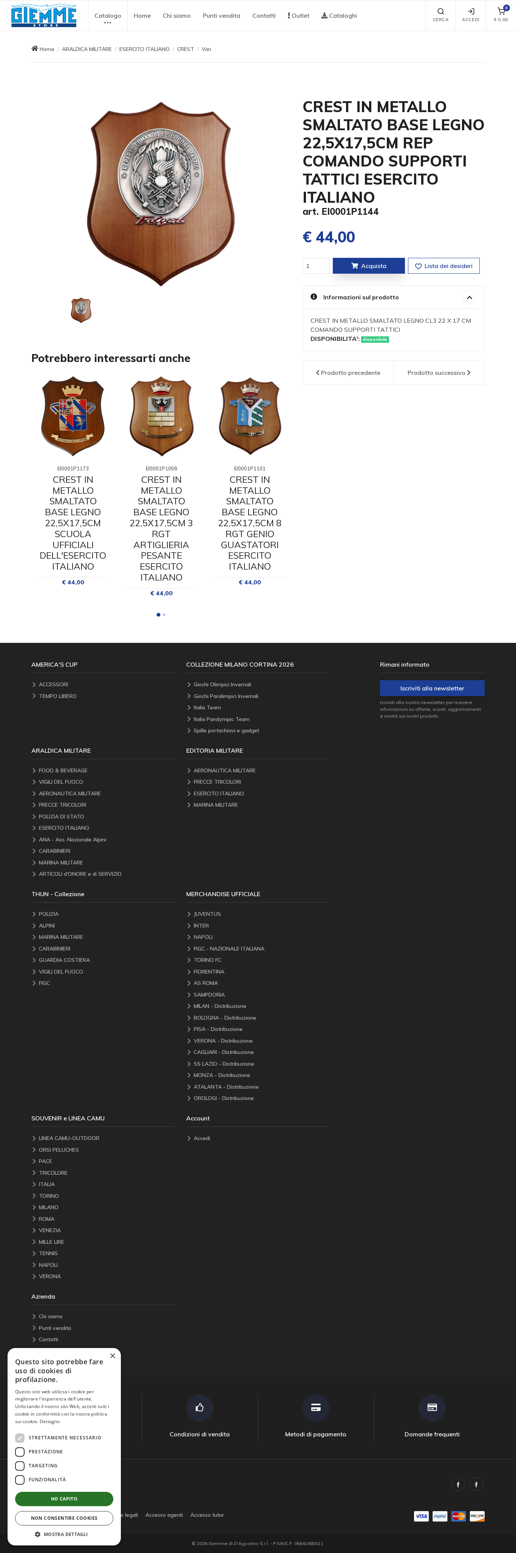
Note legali (125, 1514)
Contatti (264, 15)
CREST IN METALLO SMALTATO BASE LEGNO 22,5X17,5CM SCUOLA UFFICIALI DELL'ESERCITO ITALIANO (73, 523)
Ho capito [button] (64, 1499)
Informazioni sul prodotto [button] (361, 297)
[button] (43, 16)
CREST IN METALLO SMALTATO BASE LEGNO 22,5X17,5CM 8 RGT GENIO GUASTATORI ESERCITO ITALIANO (249, 523)
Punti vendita (221, 15)
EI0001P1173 (73, 468)
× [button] (112, 1356)
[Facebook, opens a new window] (458, 1484)
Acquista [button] (373, 266)
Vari (206, 49)
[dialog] (64, 1446)
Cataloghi (342, 15)
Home (142, 15)
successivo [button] (436, 372)
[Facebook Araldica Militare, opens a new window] (476, 1484)
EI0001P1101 (250, 468)
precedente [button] (350, 372)
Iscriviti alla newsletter (432, 688)
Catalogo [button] (107, 15)
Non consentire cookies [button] (64, 1518)
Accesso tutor (207, 1514)
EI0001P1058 (161, 468)
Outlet (299, 15)
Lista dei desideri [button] (448, 266)
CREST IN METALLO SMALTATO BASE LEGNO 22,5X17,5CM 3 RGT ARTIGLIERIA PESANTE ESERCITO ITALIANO (161, 528)
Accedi (470, 19)
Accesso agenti (164, 1514)
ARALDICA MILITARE (87, 49)
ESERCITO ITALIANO (144, 49)
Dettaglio (50, 1421)
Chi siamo (177, 15)
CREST (185, 49)
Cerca (441, 19)
